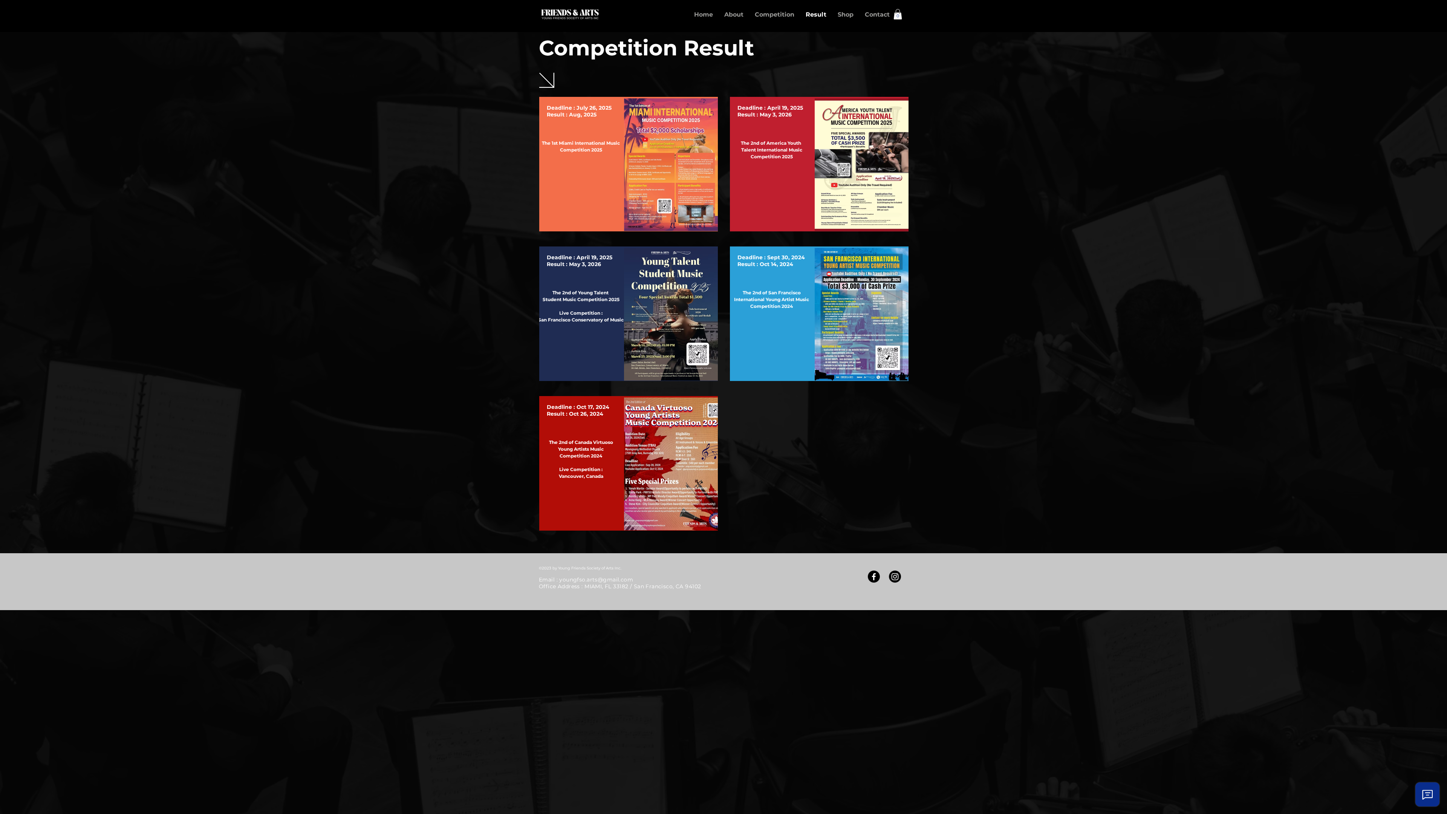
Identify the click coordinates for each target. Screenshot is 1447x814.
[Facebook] (874, 577)
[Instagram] (895, 577)
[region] (628, 164)
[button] (897, 14)
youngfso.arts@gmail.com (596, 579)
